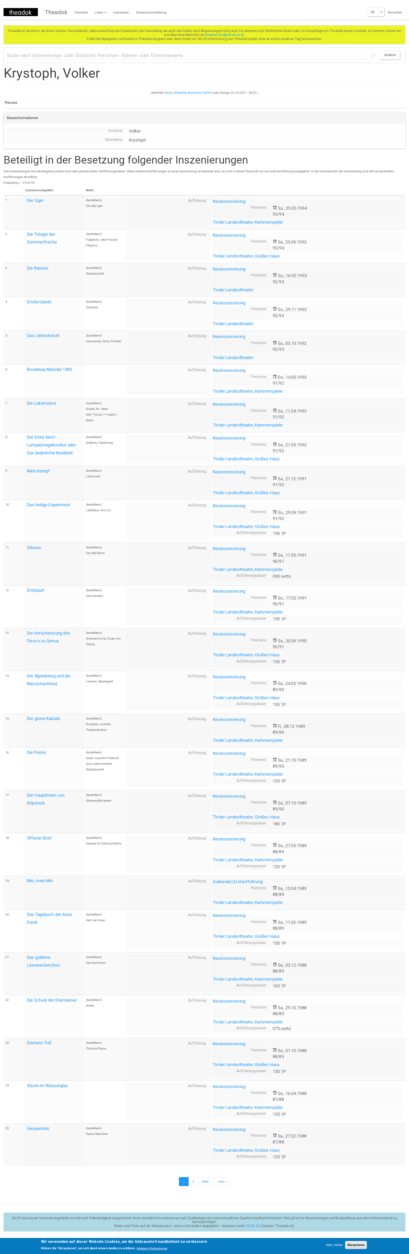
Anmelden (395, 12)
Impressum (121, 12)
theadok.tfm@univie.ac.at (225, 35)
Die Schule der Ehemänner (52, 1000)
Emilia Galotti (39, 301)
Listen (99, 12)
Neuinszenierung (229, 201)
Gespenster (38, 1128)
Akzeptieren (356, 1245)
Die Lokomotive (41, 403)
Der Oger (35, 200)
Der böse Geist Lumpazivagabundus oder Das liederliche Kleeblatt (51, 445)
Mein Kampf (38, 470)
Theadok (56, 12)
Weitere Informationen (152, 1248)
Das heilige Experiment (48, 504)
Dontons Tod (39, 1042)
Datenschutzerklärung (151, 12)
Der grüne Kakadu (43, 718)
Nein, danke (334, 1245)
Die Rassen (37, 268)
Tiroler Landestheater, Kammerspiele (248, 222)
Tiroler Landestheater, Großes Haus (246, 255)
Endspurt (35, 590)
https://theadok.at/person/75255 (188, 92)
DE (373, 12)
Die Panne (36, 752)
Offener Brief (39, 838)
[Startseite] (22, 12)
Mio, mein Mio (40, 880)
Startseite (81, 12)
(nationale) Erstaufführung (238, 881)
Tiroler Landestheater (233, 289)
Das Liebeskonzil (43, 335)
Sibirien (34, 547)
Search (390, 55)
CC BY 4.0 (253, 1226)
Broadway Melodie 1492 (49, 369)
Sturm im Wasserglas (47, 1085)
